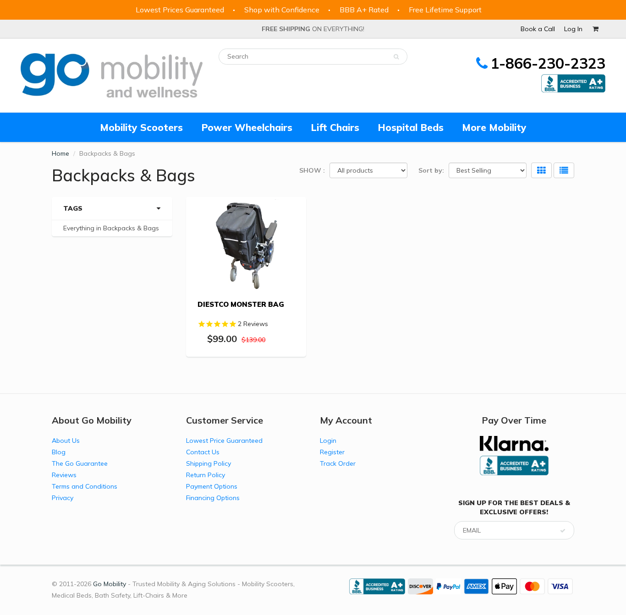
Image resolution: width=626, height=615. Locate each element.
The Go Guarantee (80, 463)
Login (328, 440)
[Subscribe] (563, 530)
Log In (573, 29)
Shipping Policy (208, 463)
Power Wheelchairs (246, 127)
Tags (72, 208)
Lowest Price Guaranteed (224, 440)
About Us (66, 440)
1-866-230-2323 (547, 63)
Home (60, 153)
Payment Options (211, 486)
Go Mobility (109, 584)
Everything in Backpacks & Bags (111, 228)
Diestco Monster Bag (241, 304)
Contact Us (203, 452)
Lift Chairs (335, 127)
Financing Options (213, 498)
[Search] (396, 56)
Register (332, 452)
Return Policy (205, 475)
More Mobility (494, 127)
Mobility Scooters (141, 127)
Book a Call (538, 29)
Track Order (338, 463)
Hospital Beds (411, 127)
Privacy (62, 498)
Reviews (64, 475)
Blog (59, 452)
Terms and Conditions (84, 486)
